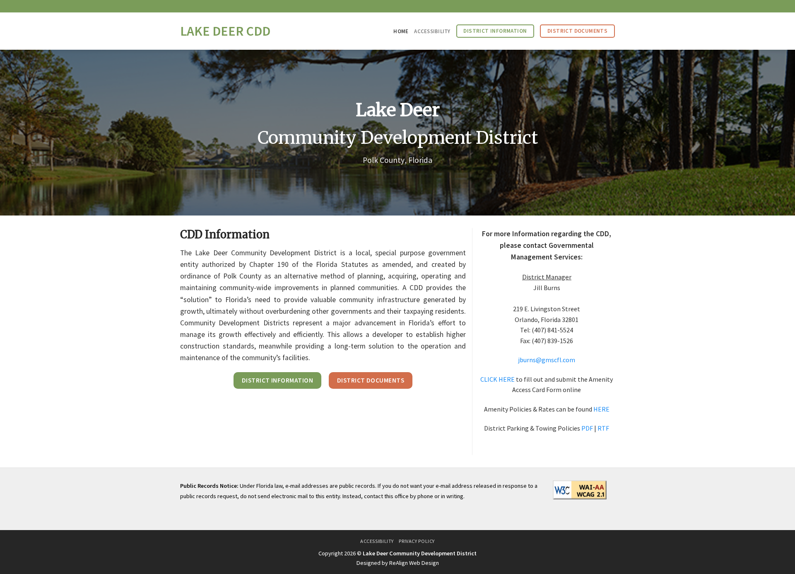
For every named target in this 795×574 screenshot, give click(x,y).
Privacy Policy (417, 541)
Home (400, 31)
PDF (587, 428)
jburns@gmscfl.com (546, 360)
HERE (601, 409)
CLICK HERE (497, 379)
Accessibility (432, 31)
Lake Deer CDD (225, 31)
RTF (603, 428)
